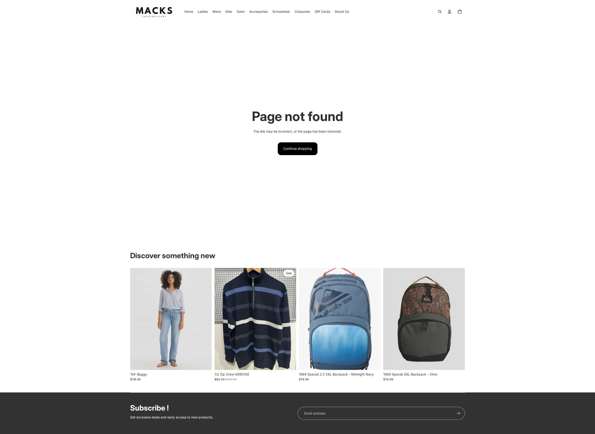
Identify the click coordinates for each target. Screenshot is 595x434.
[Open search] (440, 12)
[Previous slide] (306, 319)
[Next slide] (373, 319)
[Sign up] (458, 413)
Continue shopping (297, 148)
